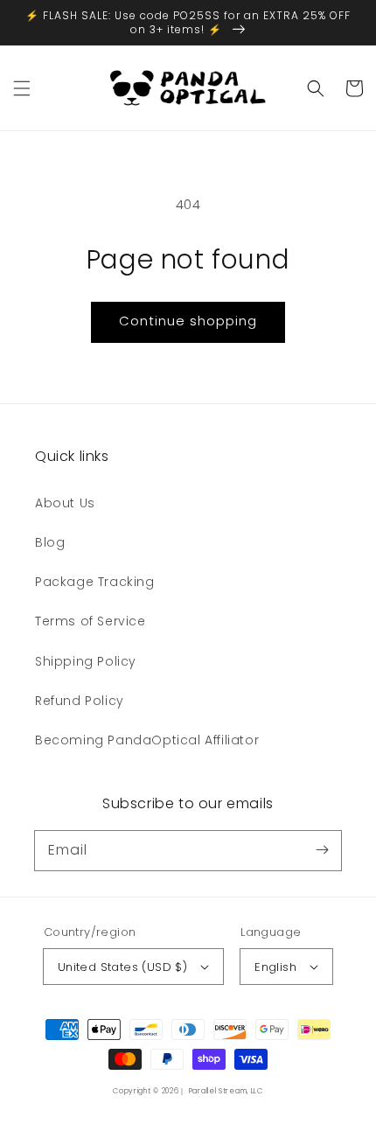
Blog (50, 542)
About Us (65, 503)
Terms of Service (90, 621)
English (275, 967)
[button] (22, 88)
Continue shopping (188, 320)
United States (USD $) (122, 967)
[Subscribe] (322, 850)
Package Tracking (95, 581)
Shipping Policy (85, 661)
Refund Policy (79, 700)
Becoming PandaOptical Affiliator (147, 740)
